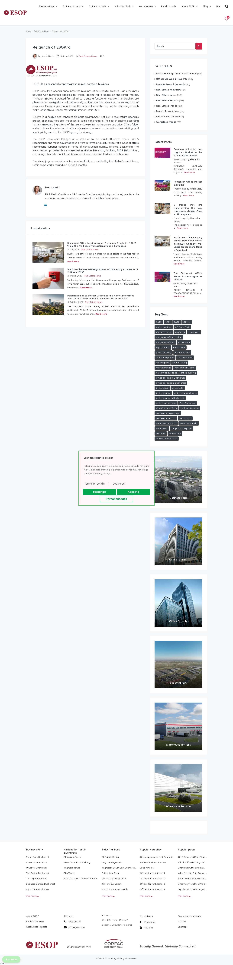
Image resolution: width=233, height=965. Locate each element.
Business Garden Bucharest (40, 883)
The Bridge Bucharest (37, 873)
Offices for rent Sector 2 (152, 878)
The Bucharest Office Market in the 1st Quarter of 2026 (188, 276)
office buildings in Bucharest (171, 382)
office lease (162, 387)
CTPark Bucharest (111, 883)
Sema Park (162, 428)
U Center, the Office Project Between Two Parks (192, 883)
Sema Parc (185, 418)
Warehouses (146, 6)
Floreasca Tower (72, 857)
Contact (68, 916)
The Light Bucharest (36, 878)
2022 (176, 322)
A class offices (163, 327)
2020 (159, 322)
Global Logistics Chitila (114, 878)
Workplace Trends (166, 122)
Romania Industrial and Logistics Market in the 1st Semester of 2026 (188, 152)
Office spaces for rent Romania (156, 857)
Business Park (46, 6)
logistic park (162, 362)
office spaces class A (185, 393)
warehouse (175, 433)
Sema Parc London (166, 423)
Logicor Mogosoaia (112, 862)
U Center (160, 433)
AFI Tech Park (182, 327)
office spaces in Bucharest (170, 398)
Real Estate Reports (167, 100)
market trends (163, 367)
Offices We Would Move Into (172, 79)
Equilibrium (184, 342)
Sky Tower (69, 873)
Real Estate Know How (168, 89)
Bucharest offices (165, 342)
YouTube (148, 927)
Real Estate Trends (166, 105)
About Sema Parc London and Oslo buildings (192, 878)
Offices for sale (97, 6)
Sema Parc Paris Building (77, 862)
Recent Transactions (167, 111)
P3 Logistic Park (110, 873)
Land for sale (168, 6)
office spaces (163, 393)
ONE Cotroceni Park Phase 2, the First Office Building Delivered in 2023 (192, 857)
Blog (205, 6)
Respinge (99, 492)
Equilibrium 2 (162, 347)
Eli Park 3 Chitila (110, 857)
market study (180, 362)
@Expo (187, 322)
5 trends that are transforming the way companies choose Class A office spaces (188, 209)
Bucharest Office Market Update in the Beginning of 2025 (192, 867)
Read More (73, 261)
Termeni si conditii (95, 483)
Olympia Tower (72, 867)
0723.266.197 (74, 921)
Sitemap (182, 926)
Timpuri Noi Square (181, 428)
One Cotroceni (187, 403)
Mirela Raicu (196, 188)
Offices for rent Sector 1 (152, 873)
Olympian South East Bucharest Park (119, 867)
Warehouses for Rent (168, 116)
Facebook (149, 922)
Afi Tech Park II (163, 332)
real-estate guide (190, 408)
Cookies (182, 921)
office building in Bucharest (170, 377)
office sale (177, 387)
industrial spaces (165, 357)
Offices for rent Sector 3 (152, 883)
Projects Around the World (170, 84)
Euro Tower (179, 347)
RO (218, 6)
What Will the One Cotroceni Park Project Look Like (192, 873)
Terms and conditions (189, 916)
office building (188, 372)
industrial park (182, 352)
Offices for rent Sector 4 (152, 889)
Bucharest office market (168, 337)
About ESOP (187, 6)
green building (163, 352)
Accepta (133, 492)
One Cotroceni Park (166, 408)
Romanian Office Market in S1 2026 (188, 183)
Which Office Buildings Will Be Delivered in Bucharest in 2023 (192, 862)
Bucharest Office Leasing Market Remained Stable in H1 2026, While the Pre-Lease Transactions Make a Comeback (188, 244)
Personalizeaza (116, 499)
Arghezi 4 (180, 332)
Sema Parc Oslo (188, 423)
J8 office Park (185, 357)
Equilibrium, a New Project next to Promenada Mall (192, 889)
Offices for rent (71, 6)
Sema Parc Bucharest (37, 857)
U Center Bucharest (36, 867)
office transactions (166, 403)
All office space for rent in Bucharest (81, 878)
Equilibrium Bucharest (37, 889)
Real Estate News (41, 31)
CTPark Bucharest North (115, 889)
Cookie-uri (119, 483)
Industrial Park (122, 6)
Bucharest (194, 332)
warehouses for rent (166, 438)
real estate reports (166, 418)
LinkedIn (148, 916)
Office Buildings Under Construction (176, 73)
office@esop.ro (76, 927)
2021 (167, 322)
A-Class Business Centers (153, 862)
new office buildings (166, 372)
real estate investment (167, 413)
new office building (184, 367)
